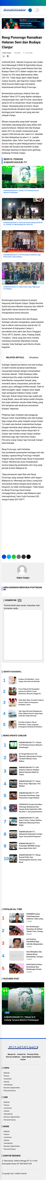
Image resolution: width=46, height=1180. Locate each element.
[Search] (43, 3)
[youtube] (14, 2)
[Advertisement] (23, 527)
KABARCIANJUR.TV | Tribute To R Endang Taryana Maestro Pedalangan (30, 744)
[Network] (30, 10)
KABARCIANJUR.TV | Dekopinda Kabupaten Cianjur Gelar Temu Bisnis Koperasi (30, 834)
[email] (23, 557)
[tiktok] (17, 2)
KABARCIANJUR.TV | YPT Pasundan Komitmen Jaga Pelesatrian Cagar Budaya (29, 795)
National (6, 1073)
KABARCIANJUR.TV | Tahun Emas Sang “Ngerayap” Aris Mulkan (30, 783)
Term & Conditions (13, 1057)
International (8, 1085)
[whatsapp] (14, 557)
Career (23, 1059)
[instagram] (10, 2)
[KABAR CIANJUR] (14, 12)
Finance (6, 1076)
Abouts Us (11, 1054)
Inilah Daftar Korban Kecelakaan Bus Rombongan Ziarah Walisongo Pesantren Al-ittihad (34, 967)
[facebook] (3, 2)
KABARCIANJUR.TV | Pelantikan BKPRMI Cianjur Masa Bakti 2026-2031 (29, 845)
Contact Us (21, 1054)
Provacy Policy (33, 1054)
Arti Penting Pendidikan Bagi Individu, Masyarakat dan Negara (34, 941)
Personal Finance (10, 1091)
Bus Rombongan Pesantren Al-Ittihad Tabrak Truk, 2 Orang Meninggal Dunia (34, 929)
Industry (6, 1082)
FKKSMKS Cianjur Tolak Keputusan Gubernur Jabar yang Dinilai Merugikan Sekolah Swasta (34, 916)
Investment (8, 1079)
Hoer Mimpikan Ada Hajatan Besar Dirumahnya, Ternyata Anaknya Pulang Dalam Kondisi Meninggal (35, 954)
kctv (7, 1012)
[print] (19, 557)
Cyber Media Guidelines (31, 1057)
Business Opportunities (12, 1088)
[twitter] (6, 2)
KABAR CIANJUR (21, 1173)
